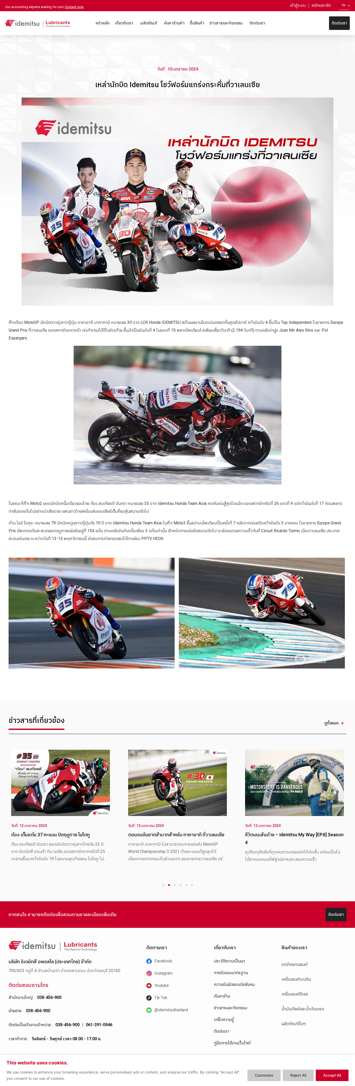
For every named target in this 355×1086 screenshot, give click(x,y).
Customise (264, 1075)
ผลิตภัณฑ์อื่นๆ (293, 1023)
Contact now (74, 7)
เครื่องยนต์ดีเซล (294, 994)
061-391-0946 (99, 1024)
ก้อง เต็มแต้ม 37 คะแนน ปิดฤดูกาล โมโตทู (42, 834)
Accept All (332, 1075)
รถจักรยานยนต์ (294, 964)
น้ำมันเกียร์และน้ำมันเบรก (302, 1008)
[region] (177, 1070)
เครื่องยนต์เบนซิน (296, 979)
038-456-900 (49, 997)
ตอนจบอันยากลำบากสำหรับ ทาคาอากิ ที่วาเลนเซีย (168, 834)
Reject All (298, 1075)
